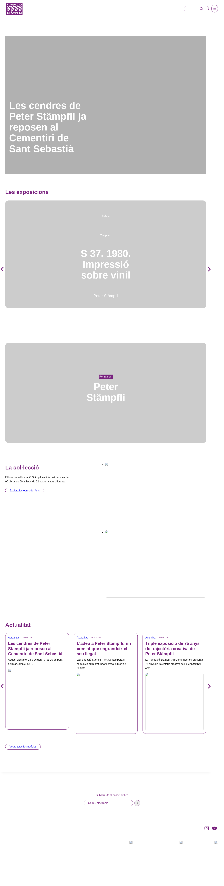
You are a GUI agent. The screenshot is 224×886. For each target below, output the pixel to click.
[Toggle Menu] (214, 8)
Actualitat (13, 637)
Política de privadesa (167, 871)
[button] (209, 269)
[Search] (201, 8)
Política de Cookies (202, 871)
